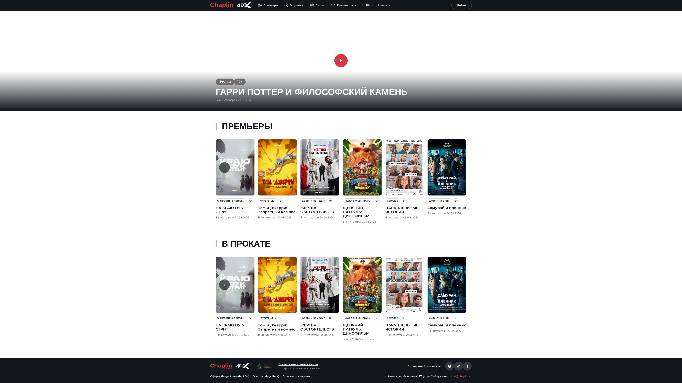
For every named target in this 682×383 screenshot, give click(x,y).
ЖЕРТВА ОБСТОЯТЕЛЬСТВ (317, 210)
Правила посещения (296, 376)
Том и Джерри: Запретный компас (276, 210)
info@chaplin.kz (461, 376)
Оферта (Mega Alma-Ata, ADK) (229, 376)
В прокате (297, 5)
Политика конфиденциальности (298, 364)
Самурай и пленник (446, 208)
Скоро (320, 5)
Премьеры (270, 5)
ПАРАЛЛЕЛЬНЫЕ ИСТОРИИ (401, 210)
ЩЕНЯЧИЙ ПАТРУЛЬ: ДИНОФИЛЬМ (356, 212)
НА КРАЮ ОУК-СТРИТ (230, 210)
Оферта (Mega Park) (266, 376)
